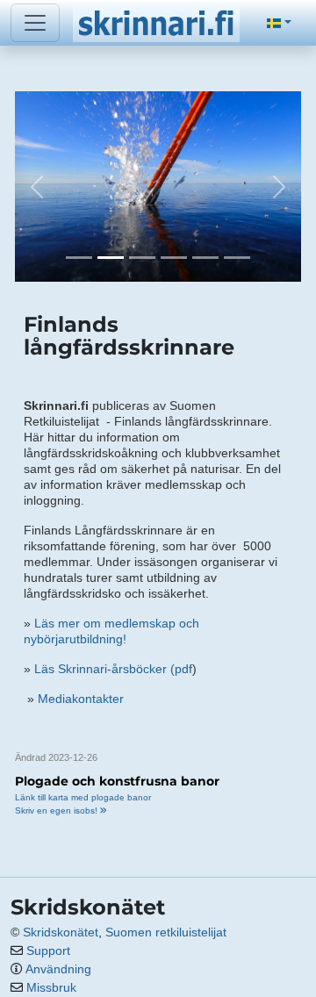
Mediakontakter (81, 699)
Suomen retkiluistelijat (165, 932)
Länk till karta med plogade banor (83, 797)
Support (48, 950)
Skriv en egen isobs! (57, 810)
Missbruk (51, 987)
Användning (58, 969)
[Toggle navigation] (35, 23)
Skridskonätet (60, 932)
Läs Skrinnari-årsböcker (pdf (113, 669)
